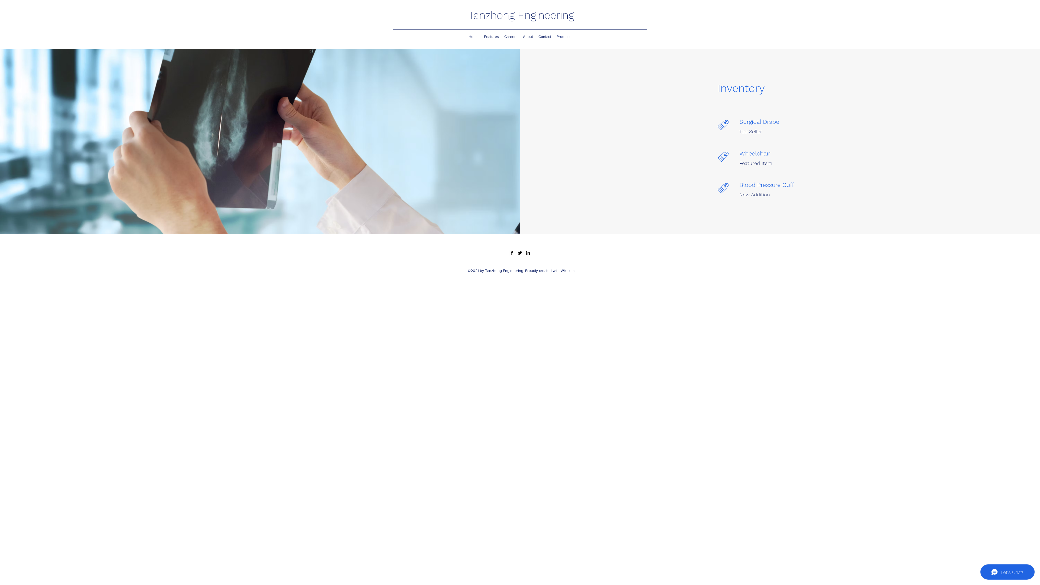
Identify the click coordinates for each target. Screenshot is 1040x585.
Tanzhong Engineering (521, 15)
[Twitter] (520, 253)
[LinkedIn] (528, 253)
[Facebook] (512, 253)
